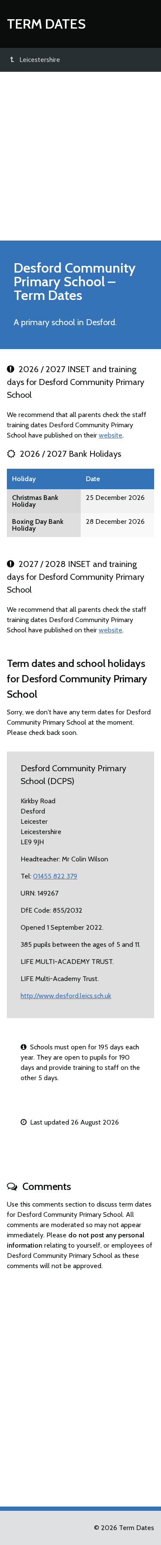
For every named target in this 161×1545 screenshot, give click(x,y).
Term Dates (46, 23)
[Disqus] (80, 1385)
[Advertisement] (80, 156)
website (110, 435)
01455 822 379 (55, 876)
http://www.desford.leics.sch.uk (66, 996)
